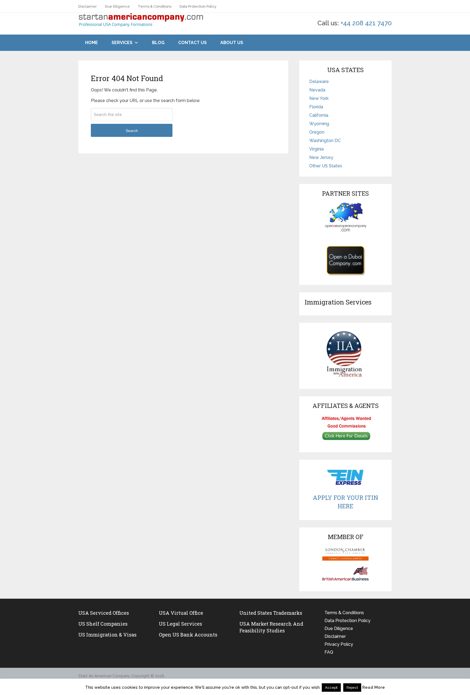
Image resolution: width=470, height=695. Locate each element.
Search (132, 130)
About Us (231, 42)
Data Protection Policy (198, 6)
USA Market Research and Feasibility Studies (271, 627)
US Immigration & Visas (107, 634)
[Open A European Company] (345, 217)
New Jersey (321, 157)
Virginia (316, 149)
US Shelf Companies (103, 623)
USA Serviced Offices (103, 613)
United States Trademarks (270, 613)
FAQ (328, 652)
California (318, 115)
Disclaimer (87, 6)
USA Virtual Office (181, 613)
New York (319, 98)
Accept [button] (331, 687)
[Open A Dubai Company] (345, 260)
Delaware (319, 81)
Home (91, 42)
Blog (158, 42)
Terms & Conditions (154, 6)
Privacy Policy (338, 644)
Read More (373, 687)
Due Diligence (117, 6)
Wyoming (319, 123)
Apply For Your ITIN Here (345, 502)
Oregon (316, 132)
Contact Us (192, 42)
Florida (316, 106)
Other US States (325, 165)
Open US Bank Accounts (188, 634)
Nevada (317, 90)
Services (122, 42)
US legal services (180, 623)
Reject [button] (352, 687)
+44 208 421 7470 (366, 23)
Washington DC (325, 140)
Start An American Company (104, 676)
